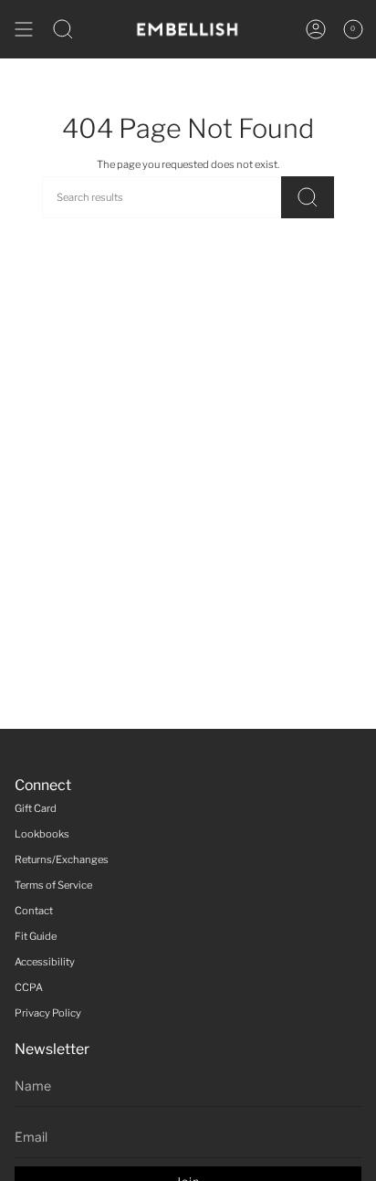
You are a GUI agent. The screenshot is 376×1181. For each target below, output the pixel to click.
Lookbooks (42, 834)
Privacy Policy (48, 1013)
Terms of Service (53, 885)
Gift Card (36, 808)
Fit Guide (36, 936)
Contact (34, 910)
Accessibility (45, 961)
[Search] (307, 197)
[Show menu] (23, 29)
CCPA (29, 987)
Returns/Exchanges (62, 859)
